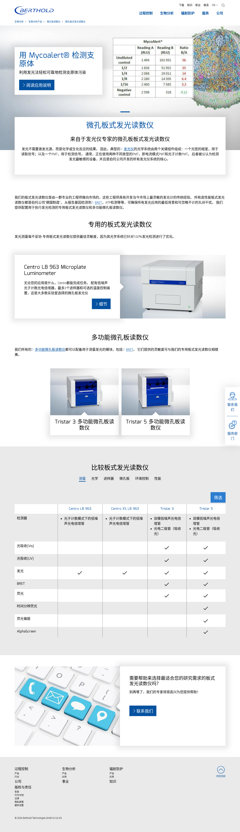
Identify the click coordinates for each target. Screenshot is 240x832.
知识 (189, 5)
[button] (223, 5)
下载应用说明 (38, 85)
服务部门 (232, 436)
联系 (206, 5)
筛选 (218, 498)
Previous (2, 62)
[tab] (82, 479)
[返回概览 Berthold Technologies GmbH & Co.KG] (34, 10)
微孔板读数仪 (53, 22)
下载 (181, 5)
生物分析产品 (35, 22)
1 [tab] (115, 111)
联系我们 (232, 407)
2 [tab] (125, 111)
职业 (198, 5)
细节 (103, 304)
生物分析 (19, 22)
